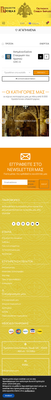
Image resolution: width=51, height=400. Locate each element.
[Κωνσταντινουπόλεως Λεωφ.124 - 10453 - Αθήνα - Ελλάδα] (25, 344)
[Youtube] (37, 224)
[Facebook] (13, 224)
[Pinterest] (28, 224)
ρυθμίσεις (30, 391)
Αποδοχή (8, 395)
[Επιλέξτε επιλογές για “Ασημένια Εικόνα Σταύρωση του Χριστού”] (40, 56)
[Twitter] (18, 224)
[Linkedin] (32, 224)
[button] (3, 121)
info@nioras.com (10, 370)
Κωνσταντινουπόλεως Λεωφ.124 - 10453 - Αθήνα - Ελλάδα (25, 349)
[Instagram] (23, 224)
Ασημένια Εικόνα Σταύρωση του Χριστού (22, 55)
